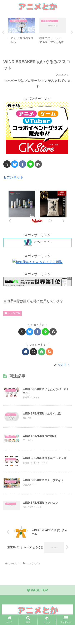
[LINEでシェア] (30, 164)
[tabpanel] (21, 32)
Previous (3, 32)
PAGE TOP (39, 590)
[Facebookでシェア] (22, 164)
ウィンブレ (14, 313)
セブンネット (13, 177)
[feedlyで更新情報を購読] (41, 351)
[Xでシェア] (7, 164)
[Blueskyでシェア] (14, 164)
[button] (38, 164)
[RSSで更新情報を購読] (49, 351)
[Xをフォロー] (33, 351)
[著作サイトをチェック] (25, 351)
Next (72, 32)
